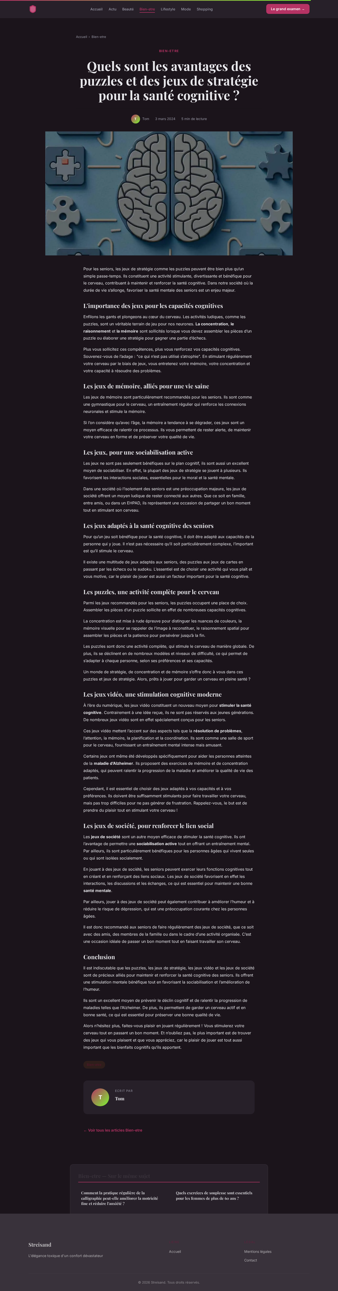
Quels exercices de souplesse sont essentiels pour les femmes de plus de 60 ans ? (214, 1195)
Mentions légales (257, 1251)
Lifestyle (168, 9)
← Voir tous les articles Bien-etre (112, 1130)
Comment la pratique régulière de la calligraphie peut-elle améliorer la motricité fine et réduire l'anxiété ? (119, 1198)
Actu (112, 9)
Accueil (96, 9)
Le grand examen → (288, 9)
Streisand (39, 1244)
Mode (186, 9)
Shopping (205, 9)
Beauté (128, 9)
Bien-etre (147, 9)
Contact (250, 1260)
